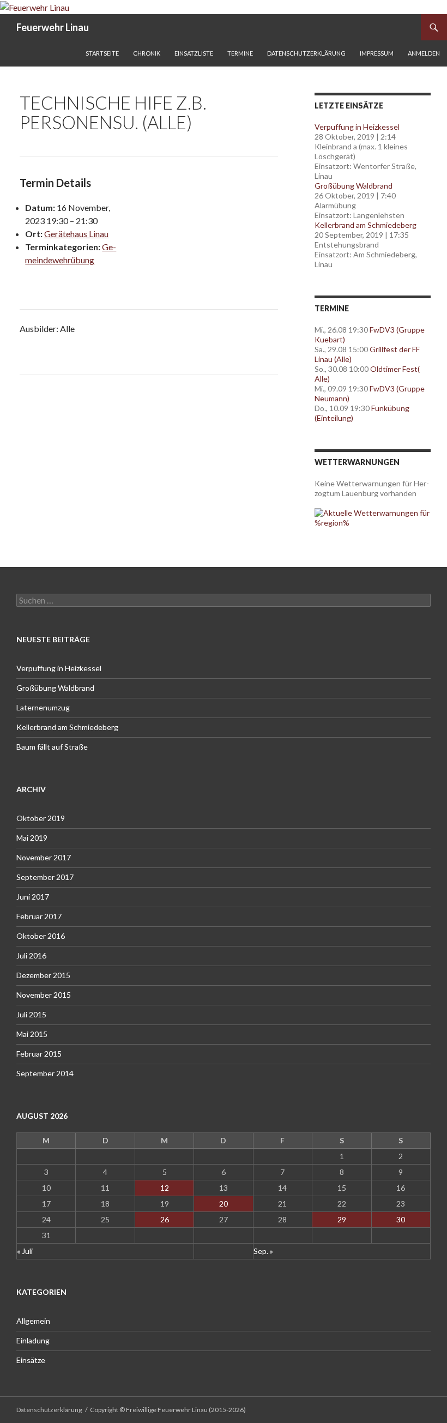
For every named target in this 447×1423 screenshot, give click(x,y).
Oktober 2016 (40, 935)
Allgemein (33, 1320)
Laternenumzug (43, 707)
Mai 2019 (31, 837)
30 (400, 1219)
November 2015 (43, 994)
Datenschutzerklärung (306, 53)
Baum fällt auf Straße (52, 746)
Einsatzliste (193, 53)
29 (341, 1219)
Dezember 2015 (43, 975)
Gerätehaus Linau (76, 233)
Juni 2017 (32, 896)
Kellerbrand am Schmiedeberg (365, 225)
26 (164, 1219)
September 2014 (45, 1073)
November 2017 (43, 857)
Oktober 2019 (40, 818)
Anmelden (424, 53)
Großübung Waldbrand (353, 185)
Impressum (377, 53)
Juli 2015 (31, 1014)
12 (164, 1187)
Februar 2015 (39, 1053)
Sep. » (263, 1251)
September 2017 (45, 877)
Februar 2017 (39, 916)
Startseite (102, 53)
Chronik (146, 53)
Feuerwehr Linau (52, 27)
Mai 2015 (31, 1034)
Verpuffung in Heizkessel (357, 126)
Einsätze (30, 1360)
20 (223, 1203)
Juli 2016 (31, 955)
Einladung (33, 1340)
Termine (240, 53)
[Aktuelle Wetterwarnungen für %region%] (373, 517)
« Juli (25, 1251)
